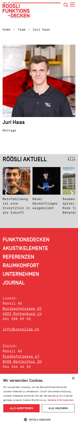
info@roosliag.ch (21, 329)
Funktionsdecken (26, 240)
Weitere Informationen (61, 400)
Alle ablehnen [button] (58, 408)
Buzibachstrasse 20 (22, 308)
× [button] (73, 378)
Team (21, 29)
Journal (13, 283)
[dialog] (39, 400)
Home (6, 29)
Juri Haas (41, 29)
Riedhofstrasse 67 (21, 356)
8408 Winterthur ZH (22, 361)
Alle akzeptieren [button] (21, 408)
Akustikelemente (25, 248)
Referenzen (18, 257)
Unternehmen (21, 274)
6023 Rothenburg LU (22, 314)
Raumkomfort (21, 266)
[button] (39, 419)
